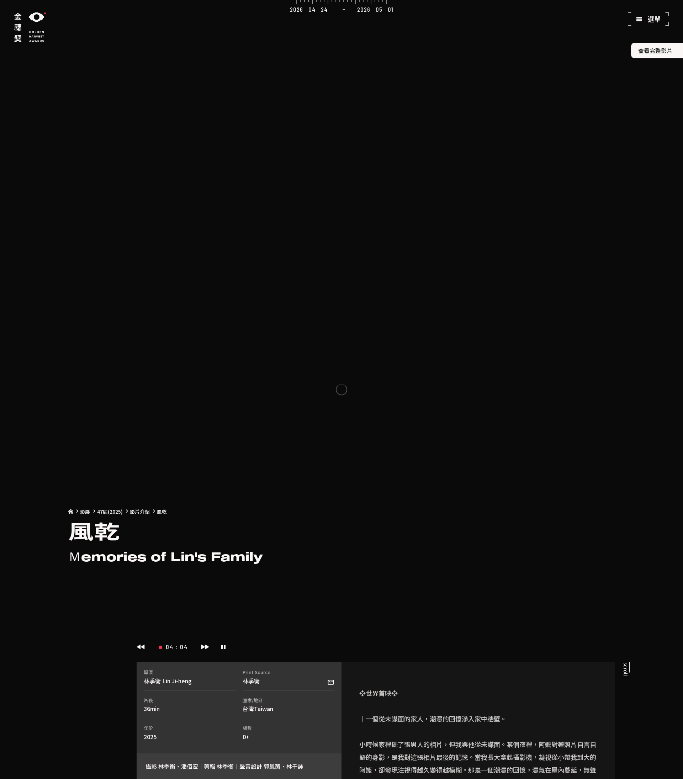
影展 (85, 511)
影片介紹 (140, 511)
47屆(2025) (110, 511)
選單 (653, 18)
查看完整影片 (655, 50)
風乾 (162, 511)
